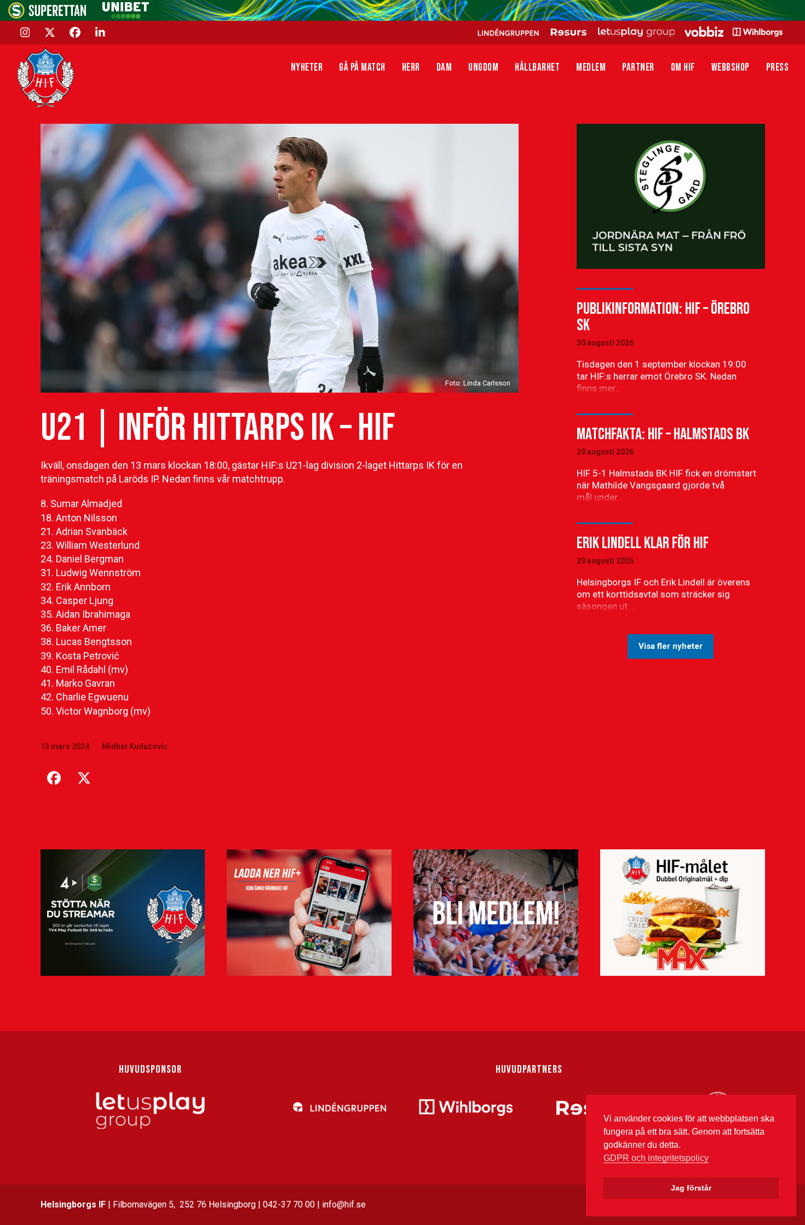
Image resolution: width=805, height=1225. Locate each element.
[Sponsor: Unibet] (125, 15)
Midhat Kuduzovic (135, 746)
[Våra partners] (628, 32)
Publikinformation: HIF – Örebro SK (663, 317)
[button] (54, 778)
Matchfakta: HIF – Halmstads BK (663, 434)
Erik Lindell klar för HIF (643, 543)
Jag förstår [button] (691, 1187)
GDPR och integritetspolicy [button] (656, 1158)
